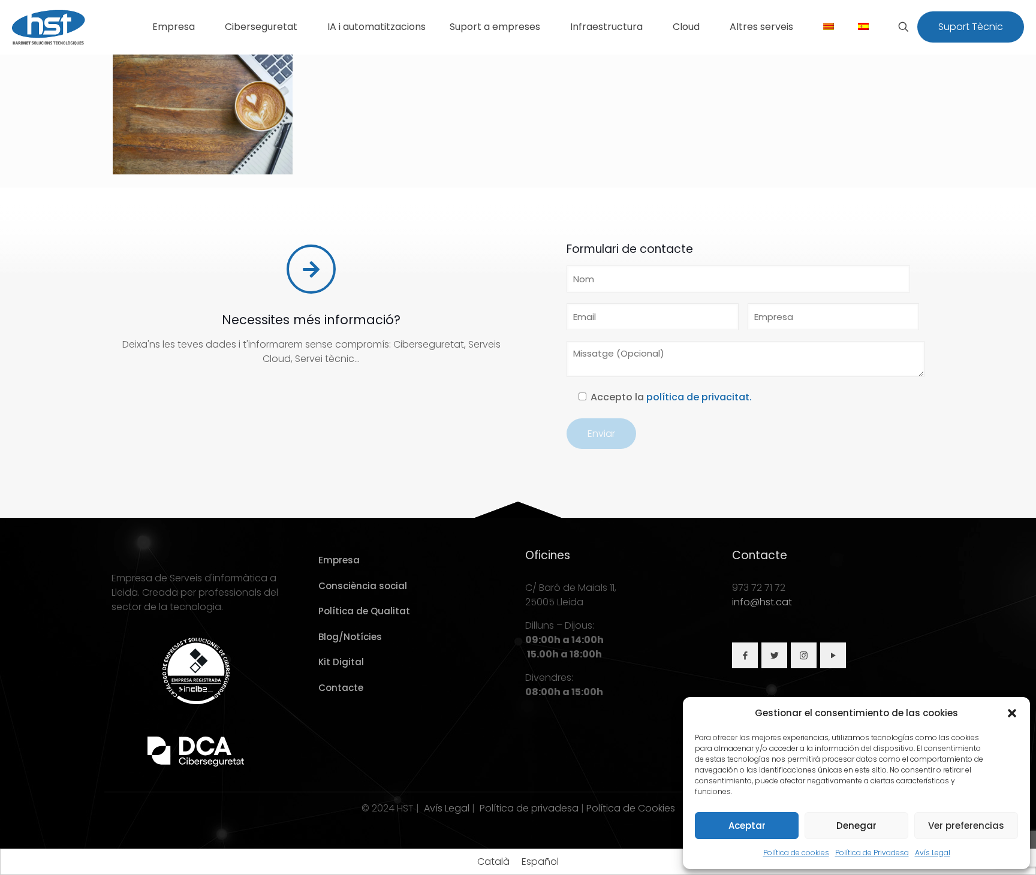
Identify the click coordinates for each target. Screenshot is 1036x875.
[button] (1012, 713)
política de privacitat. (699, 397)
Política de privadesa (529, 808)
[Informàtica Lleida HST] (49, 27)
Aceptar (747, 825)
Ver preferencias (966, 825)
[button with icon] (745, 655)
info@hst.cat (762, 602)
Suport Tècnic (970, 27)
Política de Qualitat (364, 611)
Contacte (340, 687)
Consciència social (362, 586)
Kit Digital (341, 662)
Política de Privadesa (872, 852)
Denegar (856, 825)
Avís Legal (932, 852)
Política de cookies (796, 852)
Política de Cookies (630, 808)
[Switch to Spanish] (863, 27)
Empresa (339, 560)
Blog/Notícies (350, 636)
